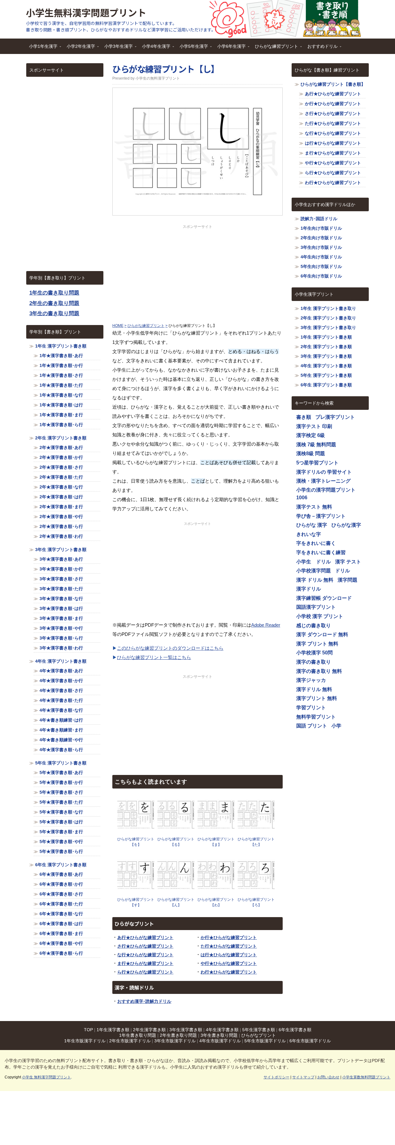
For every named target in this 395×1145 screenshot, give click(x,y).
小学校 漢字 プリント (319, 616)
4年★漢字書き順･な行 (61, 710)
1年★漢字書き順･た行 (61, 385)
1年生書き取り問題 (137, 1035)
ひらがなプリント (258, 1035)
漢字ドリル (308, 588)
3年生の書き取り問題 (54, 313)
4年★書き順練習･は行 (61, 720)
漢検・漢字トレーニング (323, 481)
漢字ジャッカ (311, 680)
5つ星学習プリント (317, 462)
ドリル (342, 570)
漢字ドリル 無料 (314, 689)
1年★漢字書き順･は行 (61, 404)
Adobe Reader (265, 625)
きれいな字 (308, 534)
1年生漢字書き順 (113, 1029)
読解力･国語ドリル (319, 218)
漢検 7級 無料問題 (316, 444)
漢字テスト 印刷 (314, 426)
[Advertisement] (197, 272)
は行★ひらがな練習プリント (229, 954)
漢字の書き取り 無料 (319, 671)
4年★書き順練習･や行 (61, 739)
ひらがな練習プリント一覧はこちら (154, 657)
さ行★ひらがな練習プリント (145, 946)
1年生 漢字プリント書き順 (60, 346)
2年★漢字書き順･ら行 (61, 526)
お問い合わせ (328, 1077)
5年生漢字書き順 (258, 1029)
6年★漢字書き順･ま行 (61, 933)
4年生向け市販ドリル (321, 256)
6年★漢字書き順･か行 (61, 884)
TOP (88, 1029)
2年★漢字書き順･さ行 (61, 467)
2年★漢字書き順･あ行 (61, 447)
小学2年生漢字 (79, 48)
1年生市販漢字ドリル (85, 1040)
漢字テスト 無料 (314, 506)
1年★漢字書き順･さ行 (61, 375)
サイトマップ (303, 1077)
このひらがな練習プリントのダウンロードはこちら (170, 648)
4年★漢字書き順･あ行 (61, 670)
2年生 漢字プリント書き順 (60, 437)
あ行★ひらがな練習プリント (145, 937)
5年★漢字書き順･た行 (61, 802)
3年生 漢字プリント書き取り (328, 327)
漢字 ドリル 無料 (314, 580)
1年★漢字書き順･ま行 (61, 414)
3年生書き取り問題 (219, 1035)
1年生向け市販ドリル (321, 228)
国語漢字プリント (316, 607)
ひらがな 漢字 (311, 525)
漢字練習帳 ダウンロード (324, 598)
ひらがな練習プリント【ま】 (216, 842)
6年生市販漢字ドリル (310, 1040)
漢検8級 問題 (310, 453)
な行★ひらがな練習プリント (145, 954)
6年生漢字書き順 (295, 1029)
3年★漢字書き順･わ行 (61, 647)
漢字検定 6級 (310, 435)
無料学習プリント (316, 716)
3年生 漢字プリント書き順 (60, 549)
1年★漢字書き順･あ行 (61, 355)
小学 (336, 725)
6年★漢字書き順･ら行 (61, 953)
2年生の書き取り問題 (54, 303)
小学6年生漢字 (230, 48)
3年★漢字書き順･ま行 (61, 618)
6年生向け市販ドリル (321, 276)
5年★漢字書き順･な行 (61, 811)
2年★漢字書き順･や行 (61, 516)
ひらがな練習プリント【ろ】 (256, 902)
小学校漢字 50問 (314, 652)
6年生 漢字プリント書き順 (60, 864)
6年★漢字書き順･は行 (61, 923)
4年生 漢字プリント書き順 (60, 661)
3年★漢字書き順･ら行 (61, 638)
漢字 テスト (348, 561)
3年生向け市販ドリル (321, 247)
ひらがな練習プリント (275, 48)
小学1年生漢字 (41, 48)
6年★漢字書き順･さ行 (61, 894)
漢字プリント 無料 (316, 698)
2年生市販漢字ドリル (130, 1040)
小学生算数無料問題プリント (366, 1077)
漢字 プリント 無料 (317, 643)
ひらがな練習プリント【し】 (165, 69)
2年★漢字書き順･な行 (61, 486)
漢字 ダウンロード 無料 (322, 634)
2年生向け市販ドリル (321, 237)
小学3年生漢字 (117, 48)
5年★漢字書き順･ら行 (61, 851)
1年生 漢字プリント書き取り (328, 308)
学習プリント (311, 707)
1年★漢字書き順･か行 (61, 365)
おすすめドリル (321, 48)
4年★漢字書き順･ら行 (61, 749)
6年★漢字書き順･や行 (61, 943)
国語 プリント (311, 725)
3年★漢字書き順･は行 (61, 608)
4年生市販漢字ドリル (220, 1040)
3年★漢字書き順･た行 (61, 588)
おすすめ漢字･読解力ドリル (144, 1001)
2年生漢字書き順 (149, 1029)
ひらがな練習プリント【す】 (135, 902)
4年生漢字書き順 (222, 1029)
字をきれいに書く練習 (321, 552)
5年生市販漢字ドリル (265, 1040)
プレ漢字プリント (335, 417)
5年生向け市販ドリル (321, 266)
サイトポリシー (276, 1077)
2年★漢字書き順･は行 (61, 496)
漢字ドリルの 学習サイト (324, 472)
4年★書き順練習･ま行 (61, 729)
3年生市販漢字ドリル (175, 1040)
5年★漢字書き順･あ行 (61, 772)
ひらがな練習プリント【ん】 (175, 902)
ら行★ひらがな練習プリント (145, 972)
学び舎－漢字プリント (321, 516)
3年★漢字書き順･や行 (61, 628)
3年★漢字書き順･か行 (61, 568)
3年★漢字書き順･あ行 (61, 559)
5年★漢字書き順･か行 (61, 782)
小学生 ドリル (313, 561)
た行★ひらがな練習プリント (229, 946)
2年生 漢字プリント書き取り (328, 317)
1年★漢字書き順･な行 (61, 395)
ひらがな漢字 (346, 525)
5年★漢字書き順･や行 (61, 841)
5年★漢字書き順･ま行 (61, 831)
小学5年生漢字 (192, 48)
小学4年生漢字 (154, 48)
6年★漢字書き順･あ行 (61, 874)
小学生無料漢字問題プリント (86, 12)
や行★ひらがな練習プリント (229, 963)
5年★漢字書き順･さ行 (61, 792)
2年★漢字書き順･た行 (61, 477)
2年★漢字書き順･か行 (61, 457)
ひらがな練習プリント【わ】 (216, 902)
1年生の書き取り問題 (54, 293)
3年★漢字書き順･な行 (61, 598)
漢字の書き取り (313, 662)
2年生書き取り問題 (178, 1035)
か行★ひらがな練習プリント (229, 937)
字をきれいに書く (316, 543)
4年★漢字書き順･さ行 (61, 690)
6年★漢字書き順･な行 (61, 913)
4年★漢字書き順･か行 (61, 680)
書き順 (303, 417)
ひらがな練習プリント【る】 (175, 842)
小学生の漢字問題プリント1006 (326, 493)
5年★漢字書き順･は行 (61, 821)
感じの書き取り (313, 625)
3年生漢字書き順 (185, 1029)
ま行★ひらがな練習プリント (145, 963)
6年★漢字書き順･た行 (61, 903)
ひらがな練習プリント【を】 (135, 842)
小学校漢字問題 (313, 570)
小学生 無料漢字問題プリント (46, 1077)
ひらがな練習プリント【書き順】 (333, 84)
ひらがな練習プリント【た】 (256, 842)
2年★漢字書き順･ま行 (61, 506)
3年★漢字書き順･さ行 (61, 578)
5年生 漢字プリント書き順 (60, 762)
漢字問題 (347, 580)
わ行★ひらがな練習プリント (229, 972)
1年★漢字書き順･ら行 (61, 424)
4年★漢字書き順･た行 (61, 700)
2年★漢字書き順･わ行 (61, 536)
